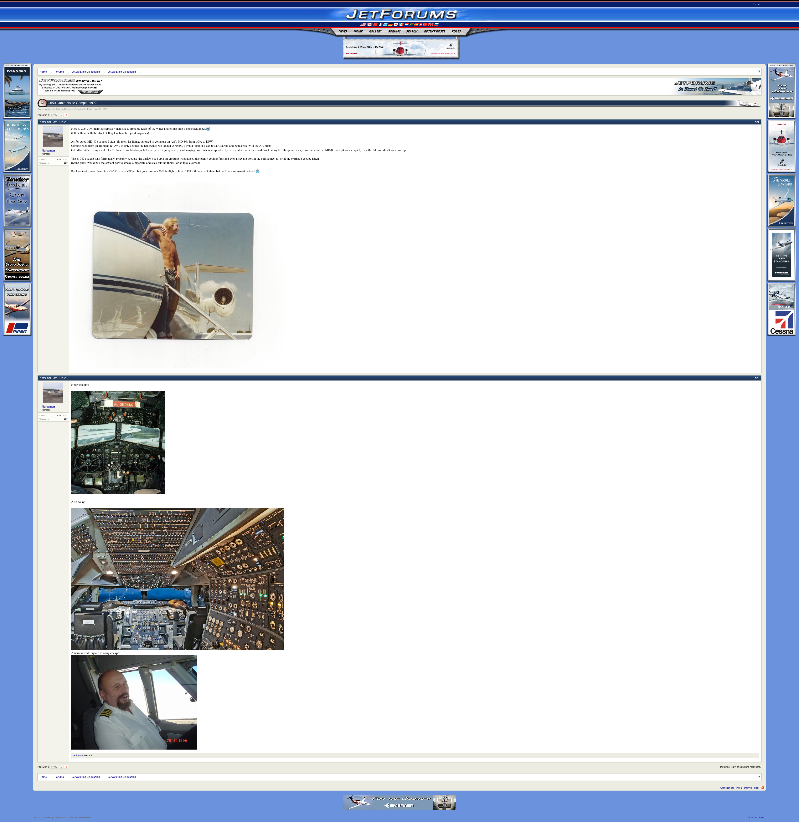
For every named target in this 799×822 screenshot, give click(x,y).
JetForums (77, 755)
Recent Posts (434, 31)
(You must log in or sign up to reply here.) (741, 767)
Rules (456, 31)
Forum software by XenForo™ (63, 817)
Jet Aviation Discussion (63, 109)
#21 (757, 122)
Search (411, 31)
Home (358, 31)
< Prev (54, 115)
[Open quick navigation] (759, 71)
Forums (394, 31)
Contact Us (727, 787)
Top (756, 787)
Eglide (90, 109)
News (343, 31)
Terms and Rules (756, 817)
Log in (756, 4)
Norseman (46, 122)
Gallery (375, 31)
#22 (757, 378)
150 (66, 163)
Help (739, 787)
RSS (762, 787)
